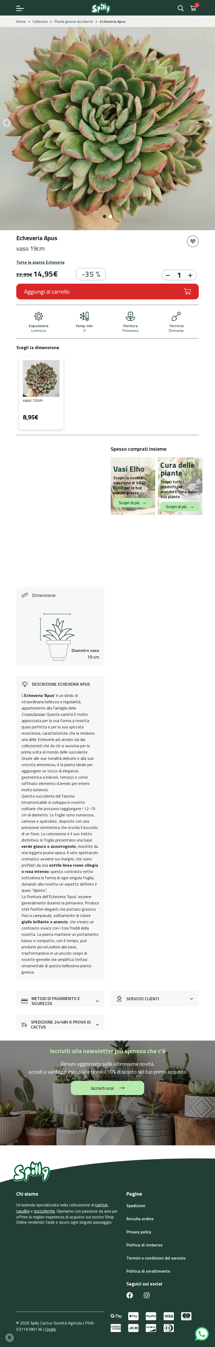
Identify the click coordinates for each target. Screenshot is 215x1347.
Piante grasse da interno (74, 21)
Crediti (50, 1329)
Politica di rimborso (144, 1245)
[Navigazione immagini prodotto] (7, 123)
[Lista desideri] (193, 241)
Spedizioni (135, 1205)
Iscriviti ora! (102, 1088)
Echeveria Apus (112, 21)
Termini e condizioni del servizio (156, 1258)
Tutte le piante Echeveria (40, 262)
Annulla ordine (139, 1219)
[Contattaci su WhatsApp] (202, 1333)
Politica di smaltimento (148, 1271)
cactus (101, 1204)
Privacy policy (138, 1232)
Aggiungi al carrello (47, 291)
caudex (23, 1210)
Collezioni (40, 21)
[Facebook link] (129, 1294)
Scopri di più (130, 502)
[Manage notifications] (9, 1337)
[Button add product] (191, 275)
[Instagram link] (146, 1294)
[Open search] (181, 7)
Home (21, 21)
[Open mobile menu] (20, 8)
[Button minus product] (167, 275)
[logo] (101, 7)
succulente (44, 1210)
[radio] (41, 393)
